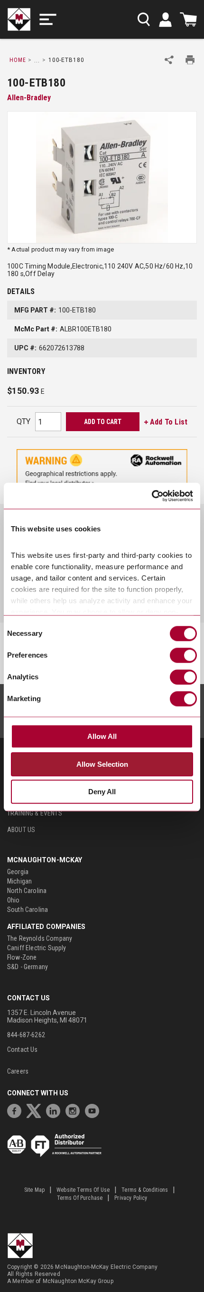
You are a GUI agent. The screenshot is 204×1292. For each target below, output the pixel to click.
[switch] (183, 655)
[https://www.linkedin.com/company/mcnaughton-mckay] (55, 1109)
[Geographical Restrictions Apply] (102, 470)
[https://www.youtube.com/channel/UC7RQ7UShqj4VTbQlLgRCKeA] (94, 1109)
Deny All (102, 792)
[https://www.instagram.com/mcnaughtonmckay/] (74, 1109)
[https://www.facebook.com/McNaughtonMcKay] (16, 1109)
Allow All (102, 736)
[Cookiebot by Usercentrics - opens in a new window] (151, 496)
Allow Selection (102, 764)
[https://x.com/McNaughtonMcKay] (36, 1109)
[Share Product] (169, 59)
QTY (23, 421)
